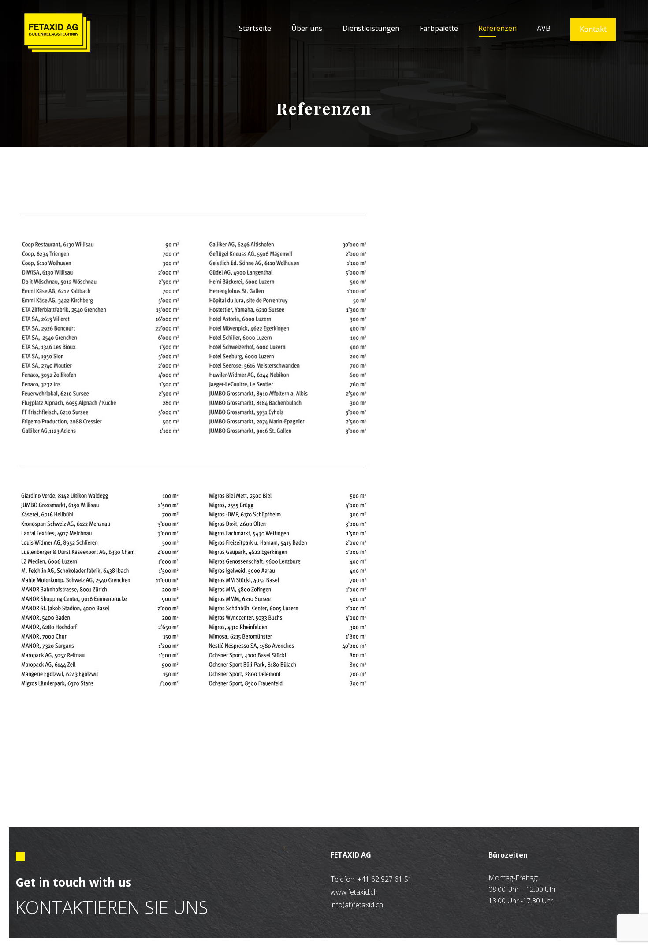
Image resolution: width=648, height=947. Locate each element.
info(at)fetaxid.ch (357, 905)
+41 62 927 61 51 (385, 879)
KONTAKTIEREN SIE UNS (111, 907)
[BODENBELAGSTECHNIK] (57, 33)
